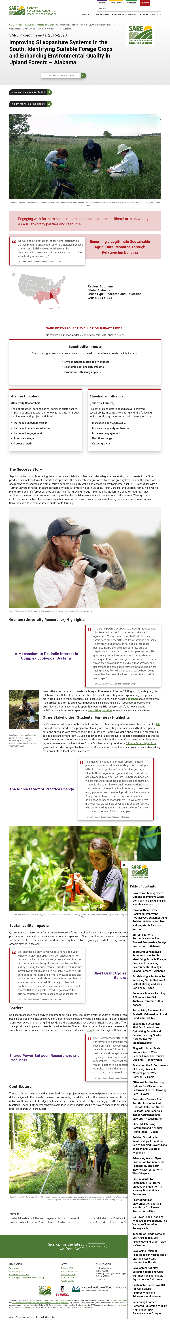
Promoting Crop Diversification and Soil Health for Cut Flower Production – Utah (146, 1205)
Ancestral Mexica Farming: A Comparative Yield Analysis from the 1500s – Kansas (149, 999)
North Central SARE (69, 1271)
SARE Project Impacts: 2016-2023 (39, 25)
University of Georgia (118, 1305)
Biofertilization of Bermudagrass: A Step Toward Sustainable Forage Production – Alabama (149, 940)
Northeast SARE (68, 1274)
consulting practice (100, 710)
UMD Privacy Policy (85, 1307)
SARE (11, 25)
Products (20, 25)
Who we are (14, 1268)
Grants (85, 14)
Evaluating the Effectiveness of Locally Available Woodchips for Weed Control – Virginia (150, 1071)
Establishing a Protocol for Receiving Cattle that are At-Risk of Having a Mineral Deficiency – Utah (149, 982)
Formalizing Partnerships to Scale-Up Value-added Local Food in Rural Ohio (149, 1014)
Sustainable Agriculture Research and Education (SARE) (51, 1300)
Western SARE (67, 1281)
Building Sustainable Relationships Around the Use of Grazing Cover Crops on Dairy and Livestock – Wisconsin (149, 1144)
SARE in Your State (150, 14)
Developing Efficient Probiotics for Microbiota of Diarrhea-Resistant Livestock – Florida (150, 1256)
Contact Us (100, 1279)
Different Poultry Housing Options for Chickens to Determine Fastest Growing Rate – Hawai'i (149, 1088)
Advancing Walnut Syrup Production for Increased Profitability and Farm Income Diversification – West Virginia (148, 1165)
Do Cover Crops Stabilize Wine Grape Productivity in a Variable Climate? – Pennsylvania (149, 1222)
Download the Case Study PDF (28, 92)
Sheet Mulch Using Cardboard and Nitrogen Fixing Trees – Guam (147, 1128)
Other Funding (101, 14)
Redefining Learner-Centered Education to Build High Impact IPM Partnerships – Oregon (149, 1307)
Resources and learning (19, 1274)
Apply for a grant (16, 1271)
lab (158, 724)
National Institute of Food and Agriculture (52, 1303)
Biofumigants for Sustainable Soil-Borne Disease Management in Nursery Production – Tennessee (147, 1186)
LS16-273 (105, 298)
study (90, 1030)
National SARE (67, 1268)
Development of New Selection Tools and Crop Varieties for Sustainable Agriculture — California (147, 1273)
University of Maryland (117, 1300)
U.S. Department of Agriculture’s (23, 1303)
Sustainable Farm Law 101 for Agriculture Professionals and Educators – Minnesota (148, 1290)
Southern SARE (67, 1277)
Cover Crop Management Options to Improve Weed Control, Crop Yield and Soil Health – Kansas (149, 898)
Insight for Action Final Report (28, 103)
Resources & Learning (124, 14)
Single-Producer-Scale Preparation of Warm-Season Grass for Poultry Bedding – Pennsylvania (148, 1054)
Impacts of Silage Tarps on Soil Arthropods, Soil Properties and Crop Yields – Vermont (149, 1239)
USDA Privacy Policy (62, 1307)
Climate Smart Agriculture (141, 743)
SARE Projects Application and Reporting (26, 1277)
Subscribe (94, 1246)
